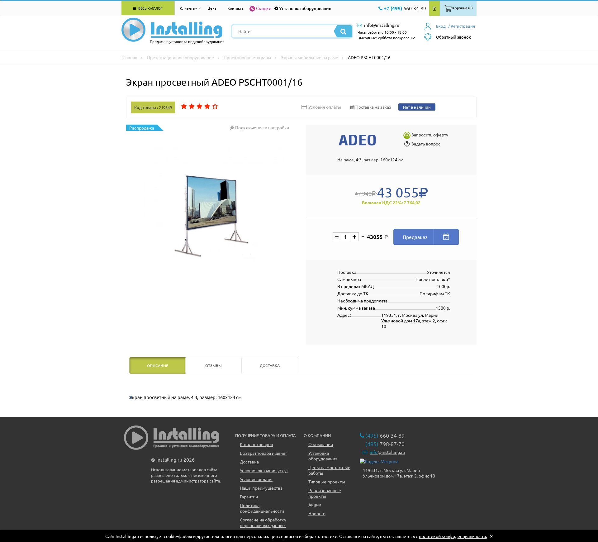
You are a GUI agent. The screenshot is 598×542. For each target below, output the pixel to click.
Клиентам (188, 8)
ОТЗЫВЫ (213, 365)
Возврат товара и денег (263, 453)
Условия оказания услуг (264, 470)
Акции (314, 504)
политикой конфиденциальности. (453, 536)
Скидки (263, 8)
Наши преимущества (261, 488)
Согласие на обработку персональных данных (263, 522)
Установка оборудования (305, 8)
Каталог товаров (256, 444)
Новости (316, 513)
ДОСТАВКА (270, 365)
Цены (212, 8)
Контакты (235, 8)
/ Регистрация (461, 26)
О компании (320, 444)
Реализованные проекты (324, 493)
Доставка (249, 461)
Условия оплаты (256, 479)
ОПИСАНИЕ (157, 365)
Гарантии (249, 496)
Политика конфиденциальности (262, 508)
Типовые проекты (326, 481)
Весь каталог (150, 8)
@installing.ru (387, 452)
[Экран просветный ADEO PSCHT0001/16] (214, 217)
